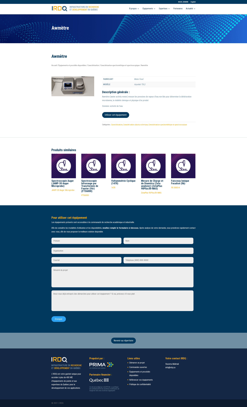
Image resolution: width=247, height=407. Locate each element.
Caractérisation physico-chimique (135, 125)
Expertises (163, 9)
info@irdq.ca (170, 367)
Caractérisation (93, 65)
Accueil (54, 65)
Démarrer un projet (137, 362)
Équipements (148, 9)
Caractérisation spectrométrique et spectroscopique (120, 65)
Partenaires (178, 9)
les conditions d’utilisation (109, 389)
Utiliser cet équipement (116, 114)
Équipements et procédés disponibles (72, 65)
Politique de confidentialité (140, 384)
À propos (133, 9)
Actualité (189, 9)
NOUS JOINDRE (183, 2)
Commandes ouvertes (138, 367)
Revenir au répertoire (123, 340)
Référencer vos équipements (141, 380)
